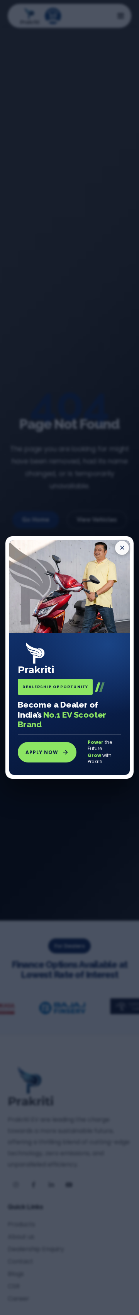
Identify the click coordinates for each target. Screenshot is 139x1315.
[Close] (122, 548)
